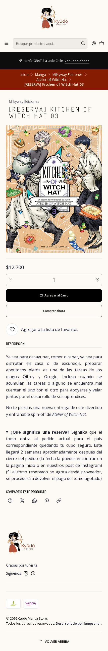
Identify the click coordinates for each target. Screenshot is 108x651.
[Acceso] (93, 43)
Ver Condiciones (21, 61)
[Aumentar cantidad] (97, 280)
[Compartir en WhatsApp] (34, 500)
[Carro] (101, 43)
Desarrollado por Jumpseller (78, 623)
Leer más (100, 63)
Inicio (25, 74)
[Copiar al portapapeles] (59, 500)
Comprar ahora (54, 311)
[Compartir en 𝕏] (22, 500)
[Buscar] (83, 43)
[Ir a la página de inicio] (54, 19)
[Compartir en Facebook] (10, 500)
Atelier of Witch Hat (51, 79)
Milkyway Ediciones (67, 74)
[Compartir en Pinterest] (46, 500)
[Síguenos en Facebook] (33, 573)
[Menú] (6, 43)
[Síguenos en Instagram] (25, 573)
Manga (40, 74)
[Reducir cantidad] (10, 280)
